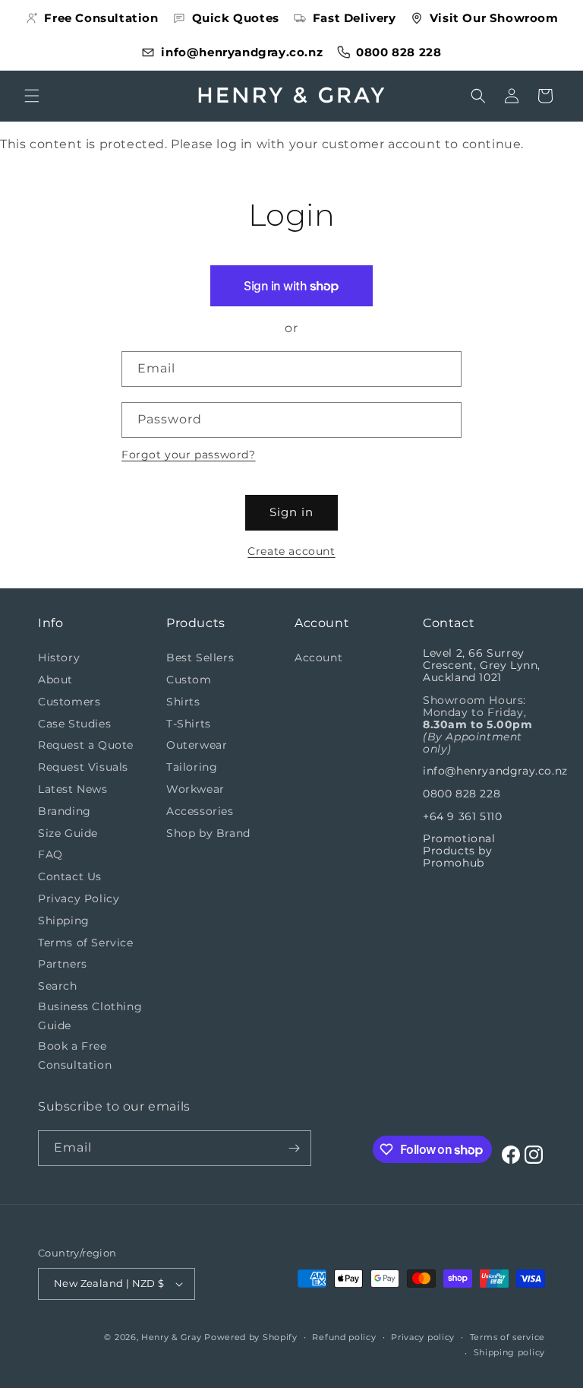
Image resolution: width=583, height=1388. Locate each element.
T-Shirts (188, 723)
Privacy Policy (78, 898)
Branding (64, 811)
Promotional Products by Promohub (459, 850)
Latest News (73, 789)
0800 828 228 (398, 52)
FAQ (50, 854)
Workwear (195, 789)
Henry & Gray (171, 1337)
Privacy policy (423, 1337)
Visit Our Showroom (494, 18)
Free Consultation (101, 18)
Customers (69, 701)
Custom (189, 679)
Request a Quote (86, 745)
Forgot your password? (188, 454)
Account (318, 657)
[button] (32, 95)
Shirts (183, 701)
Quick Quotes (235, 18)
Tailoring (191, 767)
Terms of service (507, 1337)
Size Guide (68, 833)
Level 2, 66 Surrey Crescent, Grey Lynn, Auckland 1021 (481, 665)
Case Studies (74, 723)
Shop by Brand (208, 833)
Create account (291, 551)
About (55, 679)
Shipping (64, 920)
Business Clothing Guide (90, 1016)
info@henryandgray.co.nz (242, 52)
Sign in (291, 512)
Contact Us (70, 876)
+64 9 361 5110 (462, 816)
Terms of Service (86, 942)
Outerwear (196, 745)
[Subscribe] (293, 1148)
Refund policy (344, 1337)
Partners (62, 964)
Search (57, 986)
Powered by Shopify (251, 1337)
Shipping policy (510, 1352)
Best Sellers (200, 657)
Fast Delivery (354, 18)
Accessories (200, 811)
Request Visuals (83, 767)
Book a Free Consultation (75, 1055)
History (59, 657)
